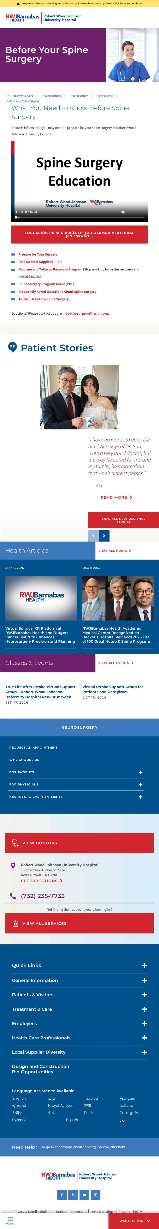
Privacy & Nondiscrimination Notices (40, 1211)
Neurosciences (51, 95)
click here (117, 1147)
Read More (114, 497)
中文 (51, 1112)
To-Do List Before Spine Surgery (43, 299)
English (19, 1098)
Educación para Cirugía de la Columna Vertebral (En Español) (79, 234)
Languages (79, 1211)
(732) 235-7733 (43, 895)
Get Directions (39, 881)
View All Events (113, 663)
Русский (19, 1119)
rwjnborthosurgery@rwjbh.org (83, 313)
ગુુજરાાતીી (19, 1105)
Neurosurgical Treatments (36, 796)
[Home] (44, 18)
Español (73, 1119)
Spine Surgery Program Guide (41, 284)
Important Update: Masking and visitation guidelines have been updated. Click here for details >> (82, 3)
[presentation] (123, 470)
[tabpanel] (79, 397)
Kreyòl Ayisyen (61, 1105)
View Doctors (40, 843)
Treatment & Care (22, 95)
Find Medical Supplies (35, 261)
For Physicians (24, 784)
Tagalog (91, 1098)
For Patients (105, 95)
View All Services (45, 923)
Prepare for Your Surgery (38, 254)
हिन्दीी (87, 1105)
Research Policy (130, 1211)
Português (129, 1112)
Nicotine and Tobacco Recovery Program (50, 269)
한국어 (17, 1112)
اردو (123, 1119)
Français (127, 1098)
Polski (89, 1112)
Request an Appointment (33, 747)
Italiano (126, 1105)
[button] (133, 1221)
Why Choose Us (24, 759)
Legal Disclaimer (102, 1211)
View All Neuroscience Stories (124, 520)
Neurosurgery (79, 95)
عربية (52, 1098)
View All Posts (113, 551)
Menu (10, 1223)
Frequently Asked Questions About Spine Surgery (57, 291)
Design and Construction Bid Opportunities (40, 1069)
